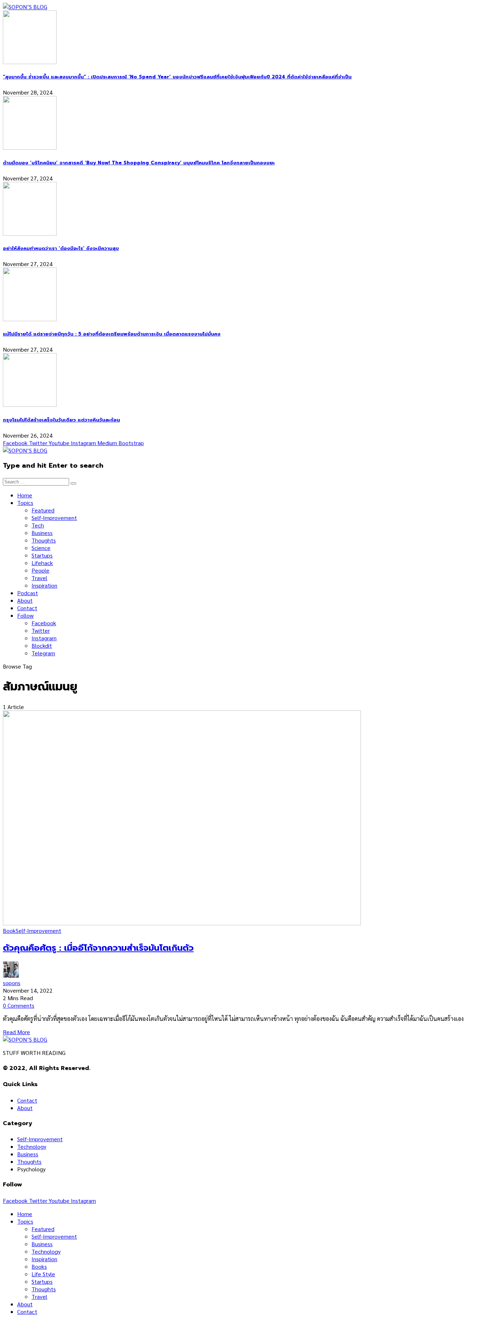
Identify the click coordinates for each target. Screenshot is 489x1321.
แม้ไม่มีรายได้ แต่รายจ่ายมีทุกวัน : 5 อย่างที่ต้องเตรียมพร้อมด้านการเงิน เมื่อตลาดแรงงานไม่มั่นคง (112, 334)
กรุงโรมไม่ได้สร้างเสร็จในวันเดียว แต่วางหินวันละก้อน (61, 420)
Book (9, 930)
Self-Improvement (38, 930)
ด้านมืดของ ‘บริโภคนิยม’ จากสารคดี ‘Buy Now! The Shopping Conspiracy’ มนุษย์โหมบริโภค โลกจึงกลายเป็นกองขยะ (139, 163)
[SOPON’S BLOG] (25, 6)
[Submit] (73, 483)
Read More (16, 1032)
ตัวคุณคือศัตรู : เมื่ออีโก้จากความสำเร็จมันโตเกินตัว (98, 947)
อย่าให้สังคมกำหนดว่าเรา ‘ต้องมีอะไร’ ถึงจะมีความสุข (61, 248)
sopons (11, 983)
